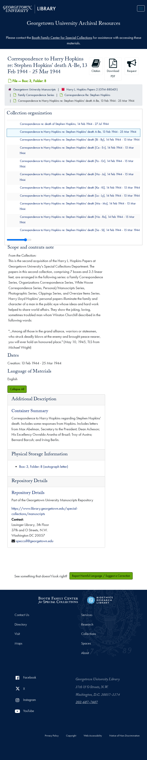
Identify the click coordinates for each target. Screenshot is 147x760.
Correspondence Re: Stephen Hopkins (87, 95)
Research (87, 624)
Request (131, 71)
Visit (17, 634)
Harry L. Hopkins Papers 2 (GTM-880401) (92, 89)
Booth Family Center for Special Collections (62, 37)
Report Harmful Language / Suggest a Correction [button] (101, 576)
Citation (95, 71)
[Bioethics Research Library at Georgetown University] (100, 599)
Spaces (86, 643)
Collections (88, 634)
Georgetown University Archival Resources (73, 24)
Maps (18, 643)
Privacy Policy (52, 735)
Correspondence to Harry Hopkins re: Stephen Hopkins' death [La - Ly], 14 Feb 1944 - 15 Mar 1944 (80, 195)
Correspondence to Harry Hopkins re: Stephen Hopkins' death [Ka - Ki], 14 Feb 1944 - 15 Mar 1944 (80, 188)
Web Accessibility (93, 735)
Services (86, 615)
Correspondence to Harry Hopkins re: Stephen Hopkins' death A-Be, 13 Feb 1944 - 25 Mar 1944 (78, 131)
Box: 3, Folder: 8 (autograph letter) (43, 466)
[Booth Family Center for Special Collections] (57, 599)
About (85, 653)
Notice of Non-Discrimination (124, 735)
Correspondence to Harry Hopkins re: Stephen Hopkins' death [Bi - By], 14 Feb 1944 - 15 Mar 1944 (80, 140)
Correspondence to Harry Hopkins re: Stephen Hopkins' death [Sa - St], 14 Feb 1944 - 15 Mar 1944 (80, 230)
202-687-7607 (87, 703)
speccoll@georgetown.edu (34, 541)
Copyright (71, 735)
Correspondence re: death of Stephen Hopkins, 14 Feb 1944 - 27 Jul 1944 (64, 124)
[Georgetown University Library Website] (29, 8)
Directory (21, 624)
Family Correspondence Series (36, 95)
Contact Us (22, 615)
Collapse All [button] (17, 389)
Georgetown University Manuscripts (34, 89)
